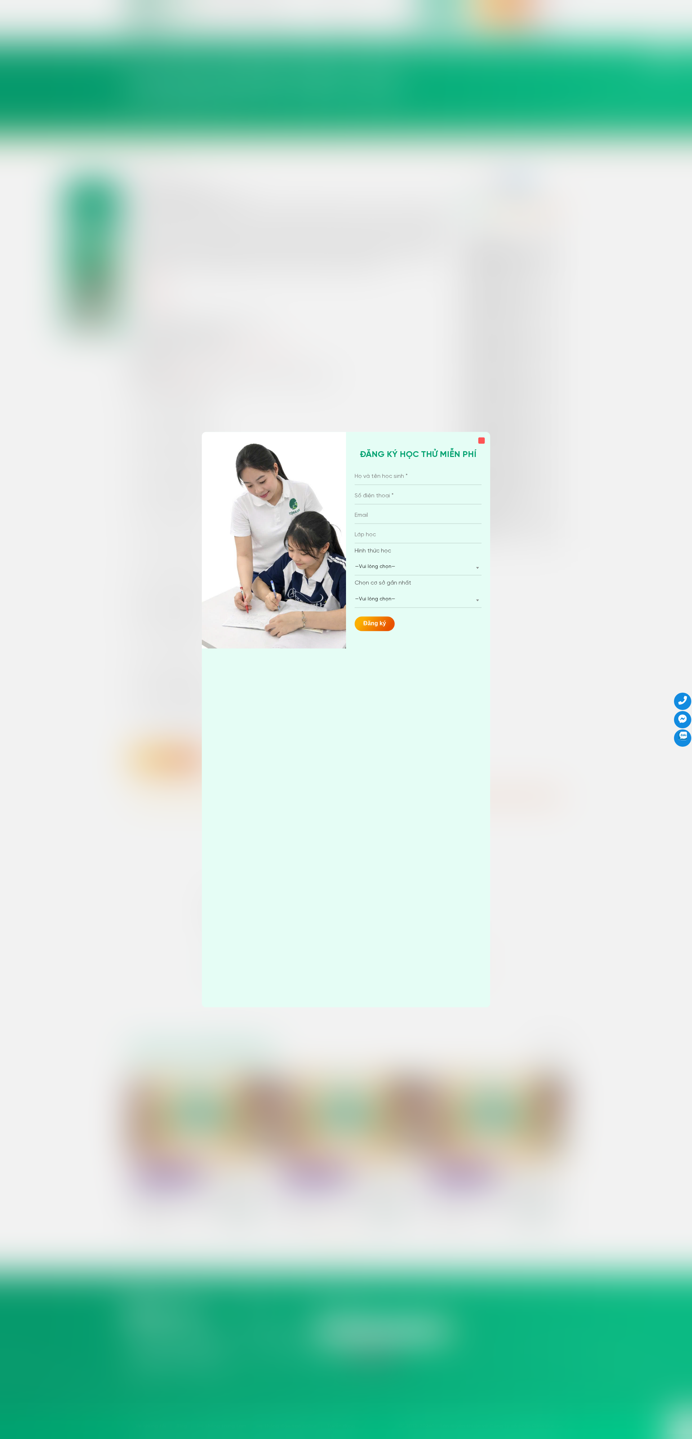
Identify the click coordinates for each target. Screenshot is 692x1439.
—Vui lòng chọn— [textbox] (375, 567)
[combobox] (418, 567)
